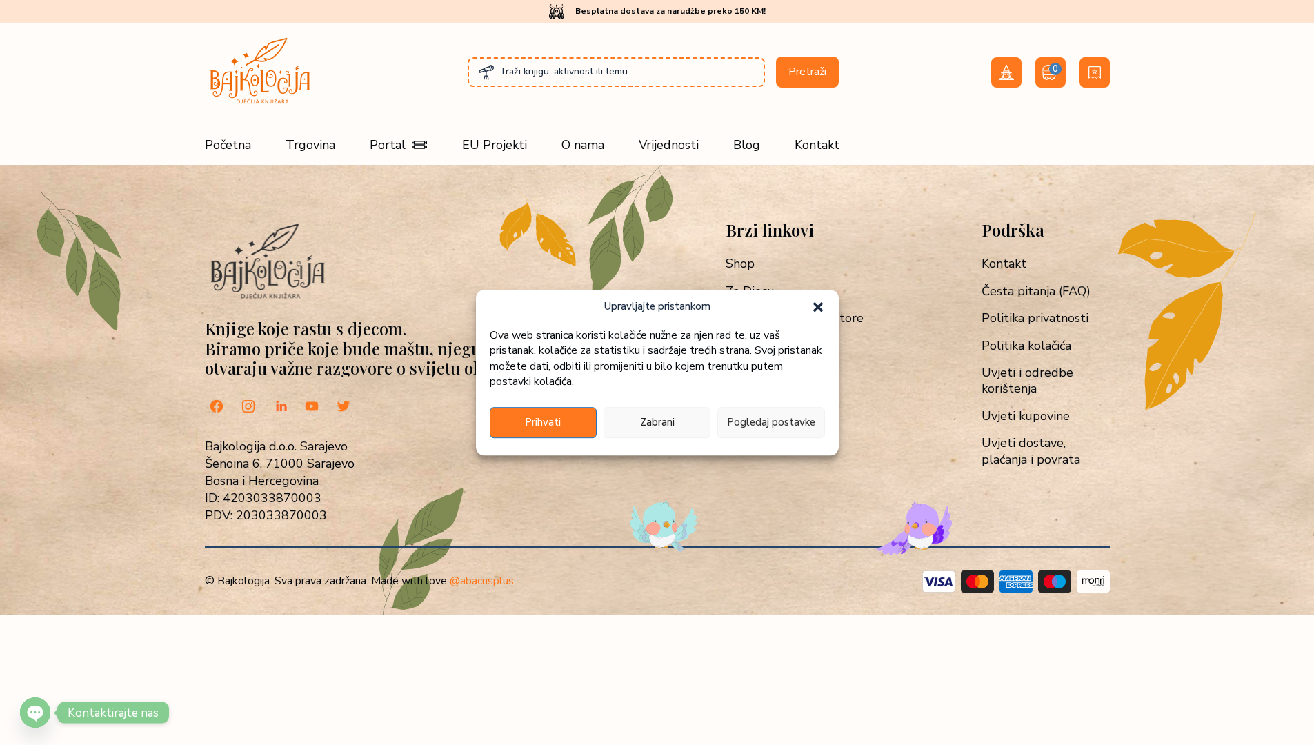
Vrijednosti (669, 145)
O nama (582, 145)
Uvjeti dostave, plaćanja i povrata (1031, 451)
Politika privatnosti (1035, 318)
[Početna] (260, 103)
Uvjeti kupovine (1026, 416)
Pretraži (807, 71)
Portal (388, 145)
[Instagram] (248, 408)
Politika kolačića (1026, 346)
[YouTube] (311, 408)
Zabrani (657, 422)
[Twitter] (343, 408)
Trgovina (310, 145)
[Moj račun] (1006, 72)
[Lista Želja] (1094, 72)
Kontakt (817, 145)
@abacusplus (482, 580)
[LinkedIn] (280, 408)
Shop (740, 264)
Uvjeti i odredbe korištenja (1027, 381)
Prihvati (543, 422)
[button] (818, 307)
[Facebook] (216, 408)
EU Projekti (494, 145)
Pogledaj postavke (771, 422)
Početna (228, 145)
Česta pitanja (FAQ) (1036, 291)
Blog (746, 145)
